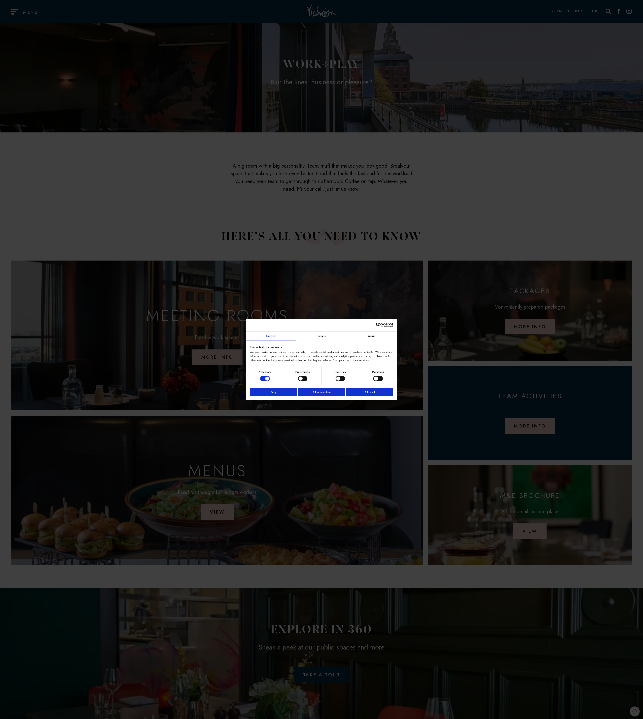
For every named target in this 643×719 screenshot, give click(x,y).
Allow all (370, 392)
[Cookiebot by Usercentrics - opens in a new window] (378, 325)
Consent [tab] (271, 336)
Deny (273, 392)
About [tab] (371, 336)
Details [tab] (321, 336)
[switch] (302, 378)
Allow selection (322, 392)
